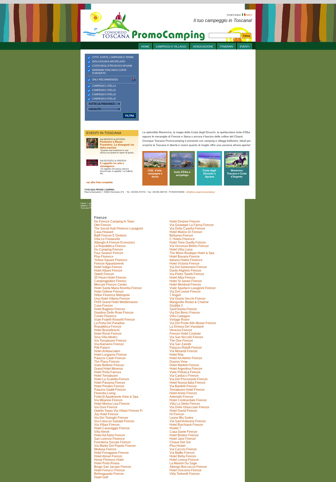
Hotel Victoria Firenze (185, 263)
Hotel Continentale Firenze (188, 400)
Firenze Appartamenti (109, 263)
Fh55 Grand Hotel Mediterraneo (116, 302)
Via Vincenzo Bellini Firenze (189, 246)
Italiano (249, 15)
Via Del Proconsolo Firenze (189, 379)
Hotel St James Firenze (186, 281)
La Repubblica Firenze (110, 246)
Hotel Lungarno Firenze (110, 354)
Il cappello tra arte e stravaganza (112, 165)
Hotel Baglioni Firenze (109, 309)
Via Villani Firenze (107, 424)
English (183, 203)
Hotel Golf (101, 477)
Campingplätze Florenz (110, 281)
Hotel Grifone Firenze (109, 291)
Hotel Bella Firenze (183, 456)
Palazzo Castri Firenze (110, 358)
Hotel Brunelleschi (107, 330)
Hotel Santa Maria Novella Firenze (118, 288)
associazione (203, 46)
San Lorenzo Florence (109, 438)
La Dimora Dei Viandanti (187, 326)
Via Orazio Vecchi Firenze (188, 298)
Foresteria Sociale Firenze (112, 442)
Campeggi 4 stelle (104, 98)
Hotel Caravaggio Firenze (112, 428)
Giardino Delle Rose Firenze (114, 312)
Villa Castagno (180, 316)
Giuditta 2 (176, 305)
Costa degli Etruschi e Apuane (112, 65)
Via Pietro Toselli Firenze (187, 274)
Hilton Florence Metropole (112, 295)
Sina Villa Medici (105, 337)
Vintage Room (179, 319)
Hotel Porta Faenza (107, 372)
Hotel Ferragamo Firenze (111, 452)
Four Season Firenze (108, 253)
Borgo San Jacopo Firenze (112, 466)
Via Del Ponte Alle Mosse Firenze (193, 323)
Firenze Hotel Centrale (185, 333)
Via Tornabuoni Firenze (110, 340)
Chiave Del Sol (180, 442)
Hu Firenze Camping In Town (114, 221)
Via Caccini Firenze (183, 449)
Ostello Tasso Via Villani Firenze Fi (118, 410)
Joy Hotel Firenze (106, 414)
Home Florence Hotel (109, 459)
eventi (244, 46)
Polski (139, 205)
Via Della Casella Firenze (187, 228)
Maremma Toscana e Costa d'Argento (109, 72)
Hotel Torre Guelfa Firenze (188, 242)
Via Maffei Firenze (182, 452)
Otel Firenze (102, 225)
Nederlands (149, 205)
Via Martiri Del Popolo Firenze (115, 445)
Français (93, 205)
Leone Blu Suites (181, 417)
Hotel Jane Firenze (183, 438)
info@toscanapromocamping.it (200, 192)
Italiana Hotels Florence (186, 260)
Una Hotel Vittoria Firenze (112, 298)
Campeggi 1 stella (104, 85)
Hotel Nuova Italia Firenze (188, 382)
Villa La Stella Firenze (185, 403)
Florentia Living (105, 393)
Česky (131, 205)
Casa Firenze (103, 305)
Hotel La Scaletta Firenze (111, 379)
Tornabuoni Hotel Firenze (187, 389)
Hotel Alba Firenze (182, 277)
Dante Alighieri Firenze (185, 270)
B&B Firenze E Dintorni (110, 235)
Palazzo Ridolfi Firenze (186, 347)
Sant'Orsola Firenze (183, 309)
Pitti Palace (102, 347)
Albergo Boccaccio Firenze (188, 466)
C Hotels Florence (182, 239)
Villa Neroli (101, 431)
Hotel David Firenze (183, 410)
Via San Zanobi (180, 344)
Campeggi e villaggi (171, 46)
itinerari (226, 46)
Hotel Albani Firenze (108, 270)
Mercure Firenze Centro (110, 284)
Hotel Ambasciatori (107, 351)
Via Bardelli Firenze (183, 386)
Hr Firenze (177, 414)
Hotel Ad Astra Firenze (109, 435)
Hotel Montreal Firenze (185, 284)
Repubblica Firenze (107, 326)
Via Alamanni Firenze (109, 344)
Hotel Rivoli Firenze (108, 333)
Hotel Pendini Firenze (109, 386)
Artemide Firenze (181, 396)
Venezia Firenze (181, 330)
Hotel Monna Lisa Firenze (112, 403)
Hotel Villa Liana (181, 249)
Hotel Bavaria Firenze (185, 256)
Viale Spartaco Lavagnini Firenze (193, 288)
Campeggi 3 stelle (104, 94)
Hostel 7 (175, 428)
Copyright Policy (126, 208)
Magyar (121, 205)
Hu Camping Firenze (108, 249)
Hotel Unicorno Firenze (186, 470)
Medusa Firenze (105, 449)
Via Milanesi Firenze (108, 400)
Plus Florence (103, 256)
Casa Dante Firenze (183, 431)
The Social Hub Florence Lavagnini (118, 228)
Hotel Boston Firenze (184, 435)
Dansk (113, 205)
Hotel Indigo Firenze (108, 267)
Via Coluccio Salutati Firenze (114, 421)
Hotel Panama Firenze (109, 382)
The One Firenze (181, 340)
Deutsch (104, 205)
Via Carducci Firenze (184, 375)
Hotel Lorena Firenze (184, 459)
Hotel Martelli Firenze (184, 365)
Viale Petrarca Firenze (185, 372)
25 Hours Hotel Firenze (110, 277)
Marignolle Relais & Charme (189, 302)
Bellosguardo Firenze (109, 473)
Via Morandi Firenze (184, 351)
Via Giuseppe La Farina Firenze (192, 225)
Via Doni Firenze (105, 407)
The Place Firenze (107, 361)
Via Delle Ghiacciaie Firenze (189, 407)
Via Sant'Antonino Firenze (188, 421)
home (145, 46)
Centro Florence (105, 316)
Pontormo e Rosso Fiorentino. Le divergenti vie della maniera (117, 144)
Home (83, 203)
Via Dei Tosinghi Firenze (111, 417)
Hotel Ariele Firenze (183, 393)
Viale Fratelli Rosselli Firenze (114, 319)
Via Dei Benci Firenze (185, 312)
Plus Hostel (178, 445)
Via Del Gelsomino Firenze (188, 267)
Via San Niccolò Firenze (186, 337)
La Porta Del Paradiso (109, 323)
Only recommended (105, 79)
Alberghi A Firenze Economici (114, 242)
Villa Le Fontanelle (107, 239)
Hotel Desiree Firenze (185, 221)
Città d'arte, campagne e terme (113, 57)
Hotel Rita (176, 354)
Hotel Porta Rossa (106, 463)
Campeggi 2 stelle (104, 90)
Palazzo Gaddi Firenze (110, 389)
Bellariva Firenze (181, 235)
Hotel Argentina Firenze (186, 368)
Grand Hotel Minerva (108, 368)
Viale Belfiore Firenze (109, 365)
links (144, 203)
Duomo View (178, 361)
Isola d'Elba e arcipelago (108, 61)
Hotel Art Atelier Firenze (186, 358)
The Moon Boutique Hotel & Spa (192, 253)
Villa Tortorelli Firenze (185, 473)
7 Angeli (175, 295)
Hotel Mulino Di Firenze (186, 232)
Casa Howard (103, 232)
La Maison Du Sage (183, 463)
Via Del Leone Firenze (185, 291)
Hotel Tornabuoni (106, 375)
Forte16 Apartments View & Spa (116, 396)
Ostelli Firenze (104, 274)
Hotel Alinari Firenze (108, 456)
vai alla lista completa (99, 182)
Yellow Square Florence (110, 260)
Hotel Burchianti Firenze (186, 424)
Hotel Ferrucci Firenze (109, 470)
